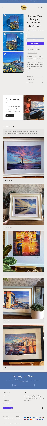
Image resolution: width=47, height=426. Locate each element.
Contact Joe (10, 115)
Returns (4, 397)
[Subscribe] (33, 385)
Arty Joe (7, 423)
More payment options (35, 46)
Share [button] (29, 71)
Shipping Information (7, 400)
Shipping (33, 30)
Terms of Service (6, 403)
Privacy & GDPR (6, 395)
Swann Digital (18, 423)
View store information (32, 53)
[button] (2, 7)
